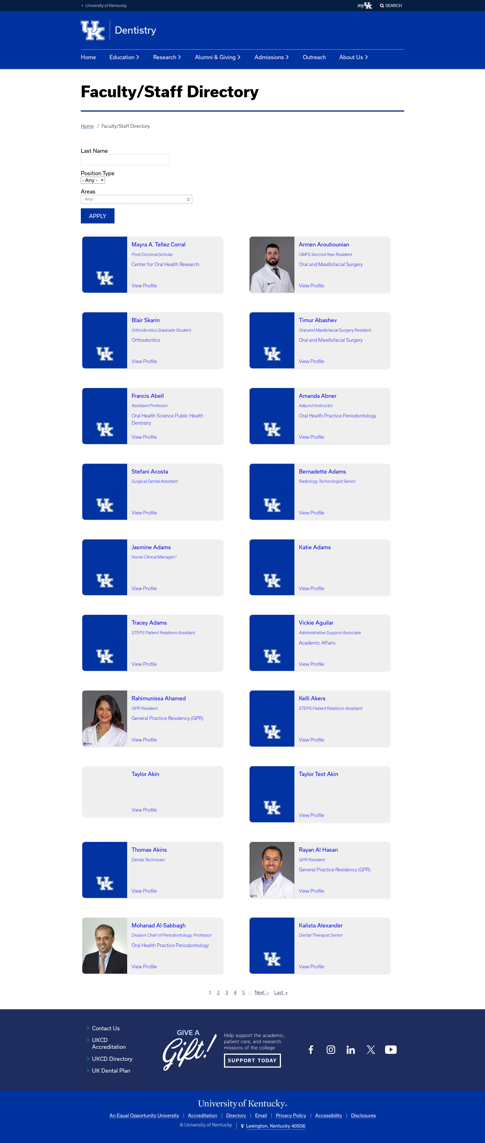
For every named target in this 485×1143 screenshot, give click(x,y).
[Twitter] (371, 1049)
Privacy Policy (291, 1115)
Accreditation (202, 1115)
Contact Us (106, 1028)
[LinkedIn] (351, 1049)
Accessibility (328, 1115)
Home (88, 57)
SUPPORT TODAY (252, 1060)
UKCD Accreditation (109, 1043)
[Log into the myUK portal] (365, 5)
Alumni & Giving (215, 57)
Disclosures (363, 1115)
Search (393, 5)
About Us (351, 57)
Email (261, 1115)
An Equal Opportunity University (144, 1115)
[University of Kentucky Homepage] (242, 1104)
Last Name (94, 151)
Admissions (269, 57)
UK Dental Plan (111, 1071)
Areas (88, 191)
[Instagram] (331, 1049)
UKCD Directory (112, 1059)
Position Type (98, 173)
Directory (236, 1115)
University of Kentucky (106, 5)
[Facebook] (311, 1049)
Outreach (314, 57)
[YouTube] (391, 1049)
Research (164, 57)
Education (121, 57)
